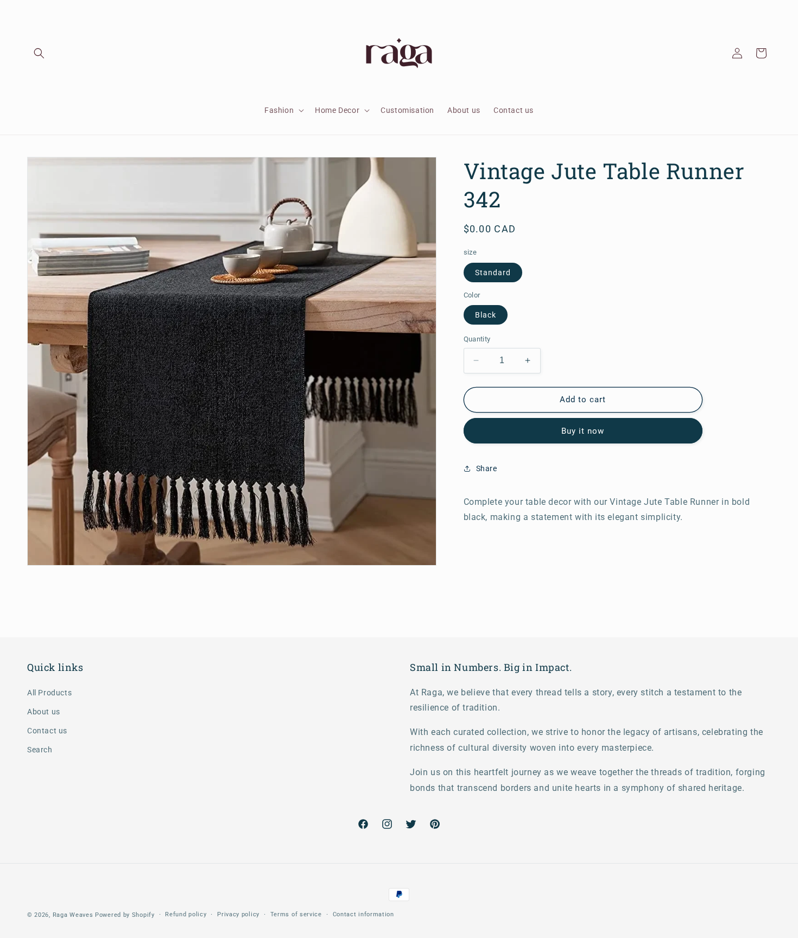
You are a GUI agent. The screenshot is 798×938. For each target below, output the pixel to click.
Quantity (477, 339)
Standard (493, 272)
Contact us (47, 730)
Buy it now (582, 430)
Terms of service (296, 914)
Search (40, 749)
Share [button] (486, 468)
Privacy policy (238, 914)
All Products (49, 692)
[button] (39, 53)
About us (43, 711)
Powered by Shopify (125, 914)
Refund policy (185, 914)
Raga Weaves (73, 914)
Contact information (363, 914)
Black (485, 314)
